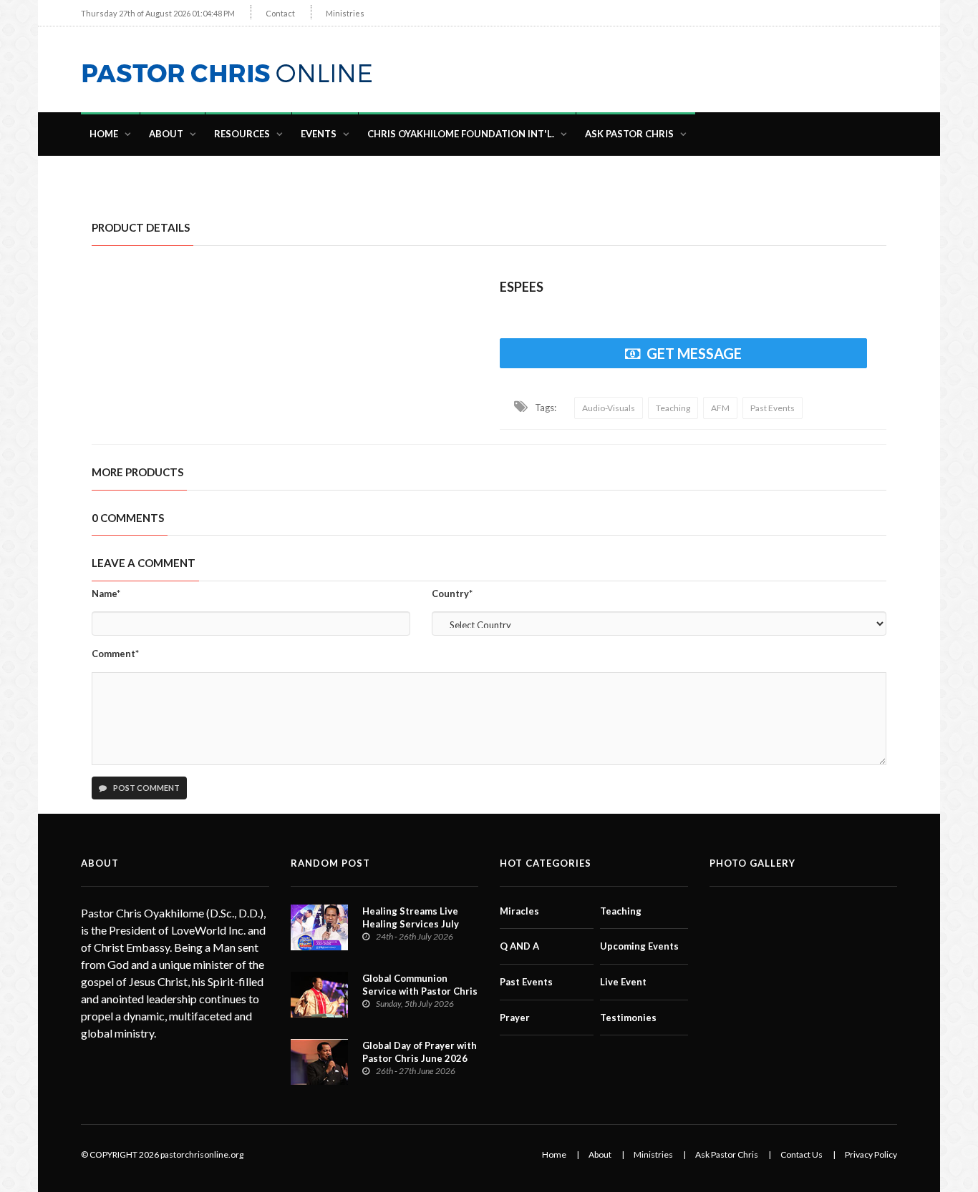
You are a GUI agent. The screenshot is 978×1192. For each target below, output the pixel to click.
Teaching (673, 408)
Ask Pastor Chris (629, 133)
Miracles (519, 911)
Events (319, 133)
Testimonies (628, 1017)
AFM (720, 408)
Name (106, 593)
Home (103, 133)
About (166, 133)
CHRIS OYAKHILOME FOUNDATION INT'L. (460, 133)
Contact (280, 13)
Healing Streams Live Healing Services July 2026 (410, 923)
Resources (242, 133)
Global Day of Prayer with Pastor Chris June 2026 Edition (419, 1058)
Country (452, 593)
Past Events (772, 408)
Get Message (694, 353)
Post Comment (146, 787)
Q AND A (519, 946)
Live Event (623, 981)
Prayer (515, 1017)
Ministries (345, 13)
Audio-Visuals (608, 408)
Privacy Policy (871, 1154)
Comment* (115, 653)
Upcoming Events (639, 946)
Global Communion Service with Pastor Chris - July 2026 (420, 991)
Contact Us (801, 1154)
